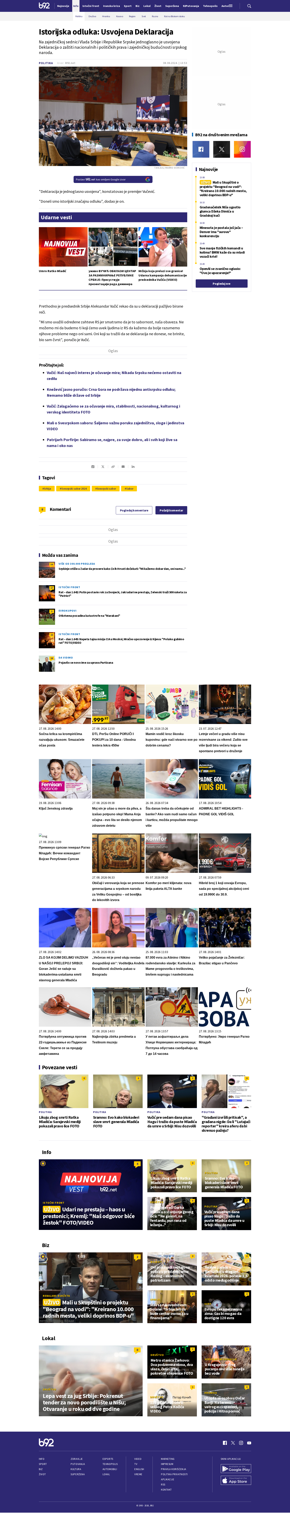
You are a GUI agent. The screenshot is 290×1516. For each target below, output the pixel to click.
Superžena (78, 1474)
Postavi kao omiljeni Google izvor (101, 179)
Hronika (210, 1393)
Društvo (156, 1202)
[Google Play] (236, 1469)
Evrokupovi (68, 610)
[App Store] (236, 1481)
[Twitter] (221, 149)
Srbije (96, 395)
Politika (46, 63)
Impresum (167, 1464)
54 (52, 564)
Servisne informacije (221, 1359)
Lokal (106, 1474)
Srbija (47, 488)
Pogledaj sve (221, 283)
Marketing (168, 1459)
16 (52, 634)
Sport (43, 1464)
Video (138, 1459)
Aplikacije (167, 1479)
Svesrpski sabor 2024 (74, 488)
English (139, 1469)
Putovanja (78, 1464)
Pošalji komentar (171, 510)
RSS (163, 1484)
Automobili (110, 1469)
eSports (108, 1459)
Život (42, 1474)
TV (135, 1464)
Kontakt (166, 1489)
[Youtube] (249, 1443)
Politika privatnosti (174, 1474)
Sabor (129, 488)
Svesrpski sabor (106, 488)
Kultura (76, 1469)
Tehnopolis (110, 1464)
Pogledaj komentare (134, 510)
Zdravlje (77, 1459)
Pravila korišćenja (173, 1469)
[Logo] (44, 6)
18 (52, 658)
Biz (41, 1469)
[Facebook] (201, 149)
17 (52, 587)
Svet (208, 1262)
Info (41, 1459)
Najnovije (63, 6)
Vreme (138, 1474)
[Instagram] (242, 149)
